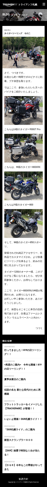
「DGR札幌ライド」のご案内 (19, 429)
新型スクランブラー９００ (18, 440)
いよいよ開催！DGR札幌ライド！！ (23, 419)
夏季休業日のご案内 (15, 379)
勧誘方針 (23, 479)
